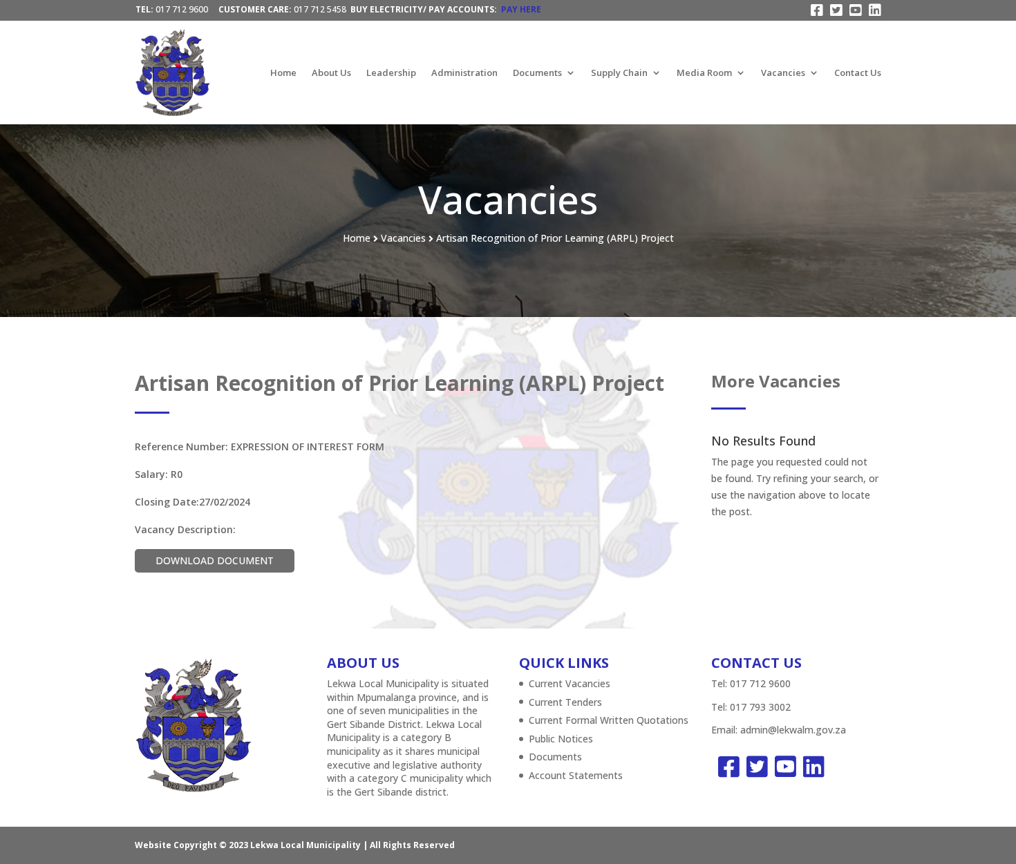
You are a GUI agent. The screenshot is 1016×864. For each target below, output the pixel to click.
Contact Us (857, 72)
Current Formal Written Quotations (608, 720)
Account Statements (576, 775)
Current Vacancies (569, 683)
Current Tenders (565, 702)
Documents (537, 72)
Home (283, 72)
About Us (331, 72)
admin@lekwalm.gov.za (793, 729)
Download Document (215, 560)
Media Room (704, 72)
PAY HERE (521, 9)
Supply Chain (619, 72)
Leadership (391, 72)
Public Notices (561, 738)
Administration (464, 72)
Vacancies (783, 72)
